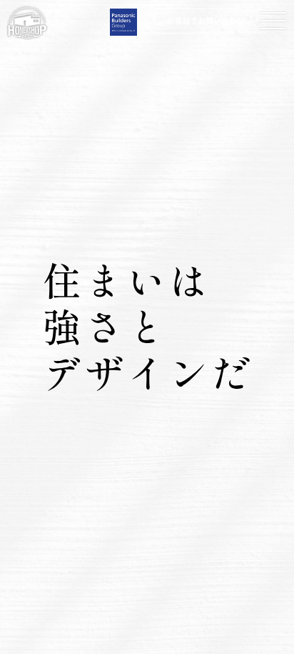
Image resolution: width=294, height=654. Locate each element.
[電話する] (198, 21)
